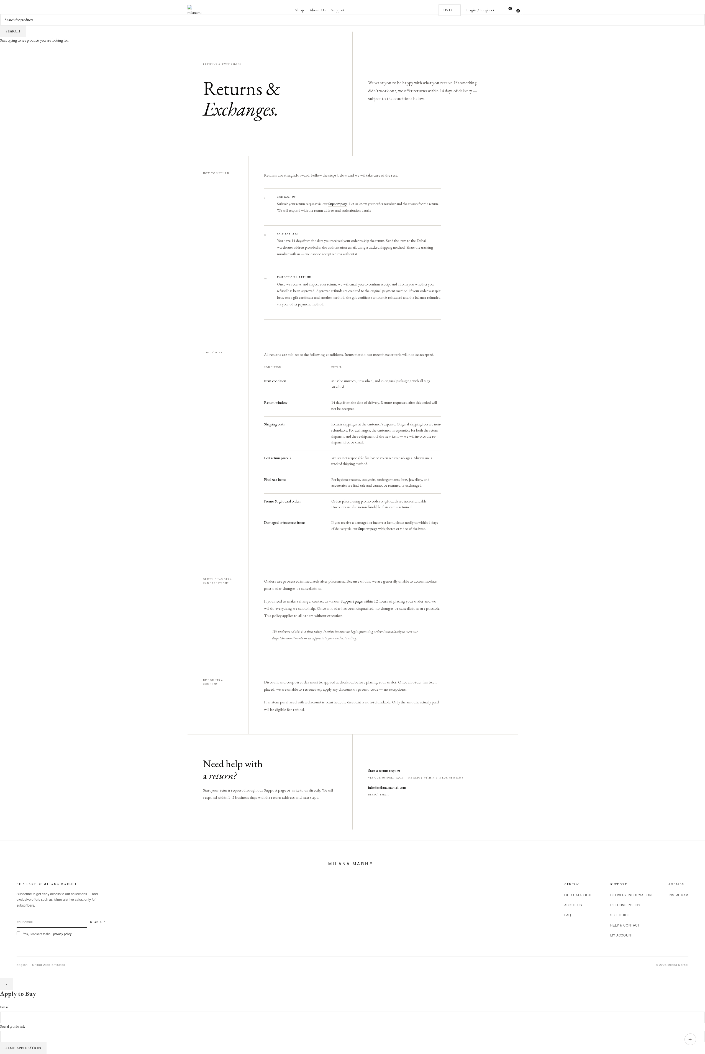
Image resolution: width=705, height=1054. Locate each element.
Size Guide (620, 915)
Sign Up (97, 922)
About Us (573, 905)
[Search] (500, 10)
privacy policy (62, 933)
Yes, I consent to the (47, 933)
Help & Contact (625, 925)
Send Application (23, 1048)
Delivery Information (631, 895)
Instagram (678, 895)
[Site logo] (194, 9)
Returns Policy (625, 905)
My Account (621, 935)
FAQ (567, 915)
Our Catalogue (579, 895)
